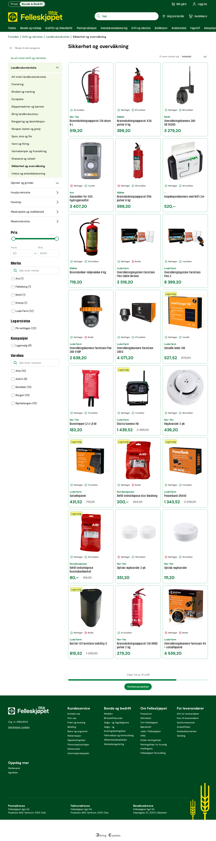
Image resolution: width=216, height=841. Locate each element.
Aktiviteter (145, 718)
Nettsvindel (74, 748)
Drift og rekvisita (32, 37)
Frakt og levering (76, 722)
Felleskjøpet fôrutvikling (153, 752)
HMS (142, 735)
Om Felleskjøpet (149, 722)
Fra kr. (14, 247)
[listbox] (35, 311)
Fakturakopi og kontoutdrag (119, 735)
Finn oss (72, 718)
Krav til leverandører (188, 718)
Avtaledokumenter (187, 731)
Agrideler (13, 772)
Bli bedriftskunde (113, 718)
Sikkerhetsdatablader (115, 739)
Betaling (72, 726)
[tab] (12, 28)
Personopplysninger (78, 744)
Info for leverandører (188, 713)
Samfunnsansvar (186, 722)
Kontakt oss (74, 713)
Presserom (146, 713)
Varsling (181, 735)
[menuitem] (35, 58)
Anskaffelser (183, 726)
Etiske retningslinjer (150, 740)
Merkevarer (14, 768)
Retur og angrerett (77, 731)
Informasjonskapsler (78, 753)
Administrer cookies (19, 727)
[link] (179, 28)
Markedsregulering (114, 744)
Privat (14, 4)
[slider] (13, 239)
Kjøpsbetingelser (77, 740)
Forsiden (13, 37)
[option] (35, 278)
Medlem (108, 713)
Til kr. (40, 247)
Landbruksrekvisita (57, 37)
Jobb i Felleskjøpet (150, 731)
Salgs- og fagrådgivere (116, 722)
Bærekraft (145, 726)
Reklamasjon (74, 735)
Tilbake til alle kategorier (27, 48)
